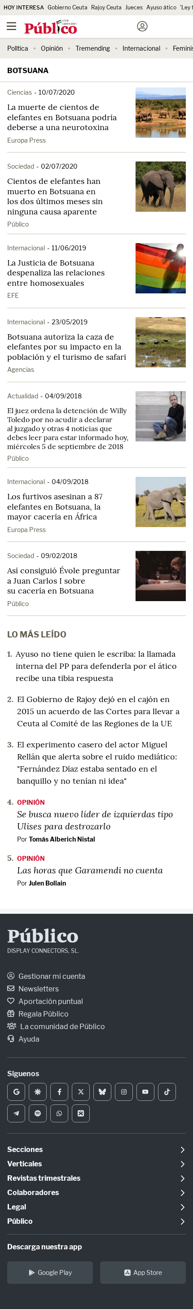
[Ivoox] (81, 1113)
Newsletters (38, 989)
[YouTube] (145, 1092)
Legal (16, 1207)
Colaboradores (33, 1192)
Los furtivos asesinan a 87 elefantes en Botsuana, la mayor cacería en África (54, 506)
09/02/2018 (59, 555)
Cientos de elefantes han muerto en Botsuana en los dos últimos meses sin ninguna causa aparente (55, 196)
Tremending (92, 48)
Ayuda (28, 1039)
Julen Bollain (47, 883)
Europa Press (26, 140)
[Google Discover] (38, 1092)
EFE (13, 295)
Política (17, 48)
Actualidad (22, 396)
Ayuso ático (161, 7)
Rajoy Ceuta (106, 7)
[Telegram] (16, 1113)
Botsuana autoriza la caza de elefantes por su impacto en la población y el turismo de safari (66, 347)
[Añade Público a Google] (16, 1092)
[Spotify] (38, 1113)
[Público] (80, 27)
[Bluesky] (102, 1092)
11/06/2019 (69, 248)
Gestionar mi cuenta (51, 976)
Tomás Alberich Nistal (62, 839)
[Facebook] (59, 1092)
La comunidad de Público (62, 1026)
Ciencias (19, 92)
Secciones (25, 1149)
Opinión (52, 48)
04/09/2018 (63, 396)
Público (18, 224)
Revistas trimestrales (43, 1178)
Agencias (20, 369)
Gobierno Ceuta (68, 7)
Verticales (24, 1164)
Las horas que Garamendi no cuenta (90, 870)
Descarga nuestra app (44, 1247)
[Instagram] (124, 1092)
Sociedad (20, 166)
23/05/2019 (70, 322)
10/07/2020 (57, 92)
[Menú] (11, 26)
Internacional (141, 48)
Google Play (55, 1272)
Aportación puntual (50, 1001)
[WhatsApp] (59, 1113)
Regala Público (43, 1014)
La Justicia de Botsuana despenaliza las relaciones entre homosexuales (56, 272)
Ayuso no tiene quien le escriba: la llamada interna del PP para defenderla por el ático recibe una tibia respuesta (96, 666)
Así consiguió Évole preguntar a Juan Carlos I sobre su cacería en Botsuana (63, 580)
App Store (147, 1272)
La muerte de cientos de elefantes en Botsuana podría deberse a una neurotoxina (62, 117)
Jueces (134, 7)
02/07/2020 (59, 166)
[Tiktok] (167, 1092)
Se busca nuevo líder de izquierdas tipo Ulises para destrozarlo (95, 820)
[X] (81, 1092)
